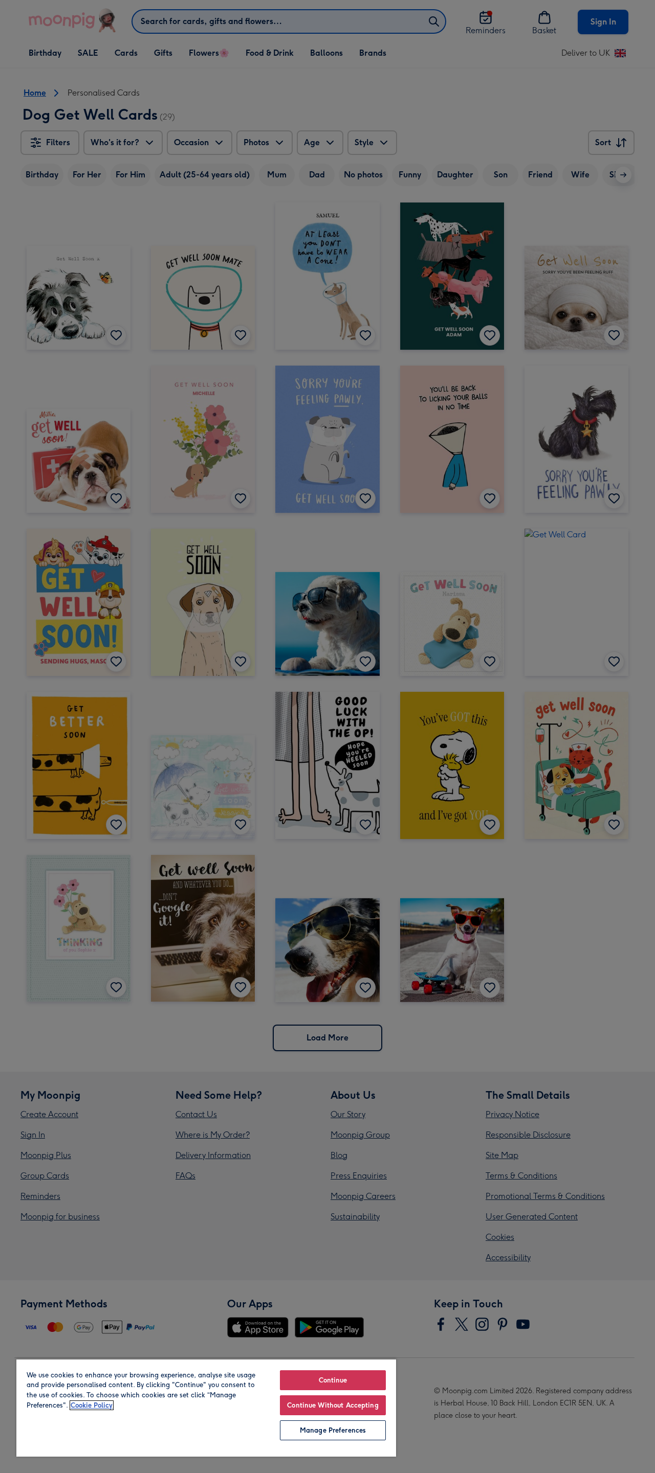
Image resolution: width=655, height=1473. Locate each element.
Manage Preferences (333, 1430)
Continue (333, 1380)
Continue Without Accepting (332, 1405)
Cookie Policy (92, 1405)
